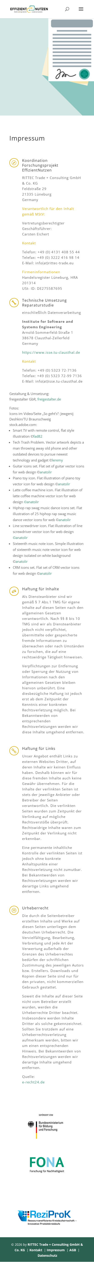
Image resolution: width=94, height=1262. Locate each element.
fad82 (37, 436)
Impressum (56, 1250)
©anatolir (31, 502)
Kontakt (35, 1250)
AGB (72, 1250)
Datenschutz (47, 1255)
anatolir (46, 472)
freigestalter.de (49, 399)
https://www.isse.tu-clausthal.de (51, 352)
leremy (57, 460)
